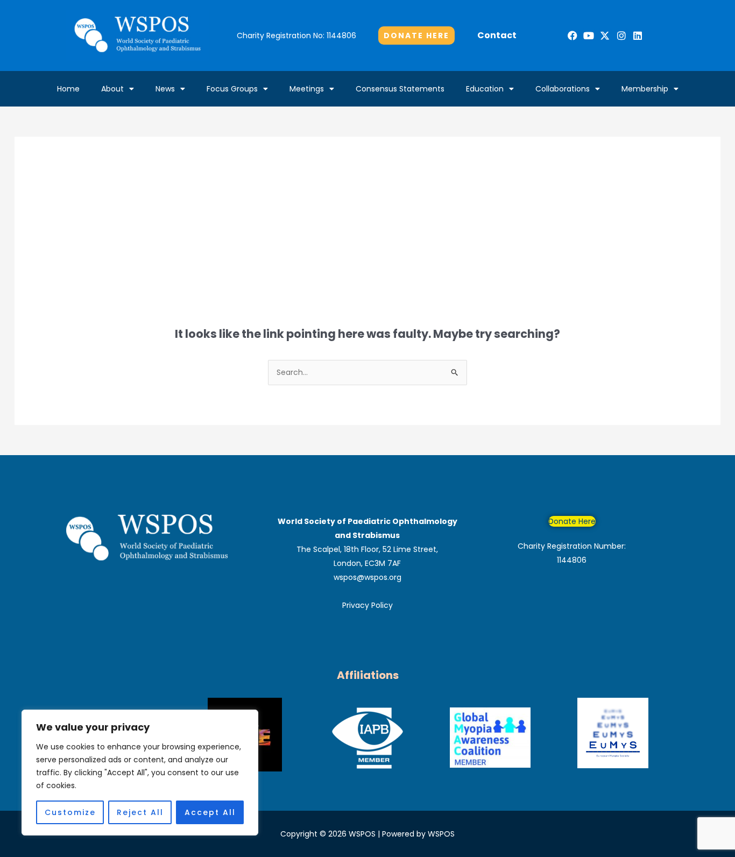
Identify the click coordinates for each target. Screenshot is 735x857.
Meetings (306, 88)
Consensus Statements (400, 88)
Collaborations (562, 88)
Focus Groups (232, 88)
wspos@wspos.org (367, 577)
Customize (70, 812)
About (112, 88)
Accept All (210, 812)
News (165, 88)
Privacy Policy (367, 605)
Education (485, 88)
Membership (644, 88)
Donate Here (572, 521)
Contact (497, 35)
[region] (140, 772)
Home (68, 88)
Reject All (140, 812)
